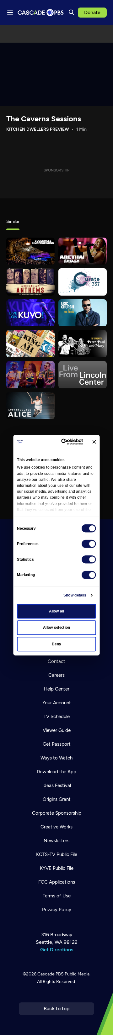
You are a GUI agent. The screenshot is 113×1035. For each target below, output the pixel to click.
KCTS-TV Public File (56, 854)
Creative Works (56, 827)
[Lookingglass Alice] (30, 405)
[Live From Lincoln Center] (82, 374)
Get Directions (56, 950)
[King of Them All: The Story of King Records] (30, 343)
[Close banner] (94, 442)
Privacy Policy (56, 909)
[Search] (71, 12)
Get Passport (57, 744)
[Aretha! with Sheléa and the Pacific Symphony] (82, 251)
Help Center (56, 689)
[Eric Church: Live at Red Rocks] (82, 313)
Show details (74, 595)
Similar (12, 221)
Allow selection (56, 627)
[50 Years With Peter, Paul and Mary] (82, 343)
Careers (56, 675)
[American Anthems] (30, 282)
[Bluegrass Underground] (30, 251)
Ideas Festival (56, 785)
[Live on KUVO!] (30, 313)
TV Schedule (57, 716)
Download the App (56, 772)
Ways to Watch (56, 758)
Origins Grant (57, 799)
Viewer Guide (57, 730)
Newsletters (56, 840)
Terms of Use (57, 896)
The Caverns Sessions (43, 118)
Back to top (57, 1008)
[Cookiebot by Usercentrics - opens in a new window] (64, 442)
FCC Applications (56, 882)
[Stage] (30, 374)
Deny (56, 644)
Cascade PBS (50, 974)
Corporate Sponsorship (56, 813)
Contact (56, 661)
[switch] (89, 544)
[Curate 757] (82, 282)
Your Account (56, 703)
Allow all (56, 611)
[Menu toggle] (10, 12)
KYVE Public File (56, 868)
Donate (92, 12)
